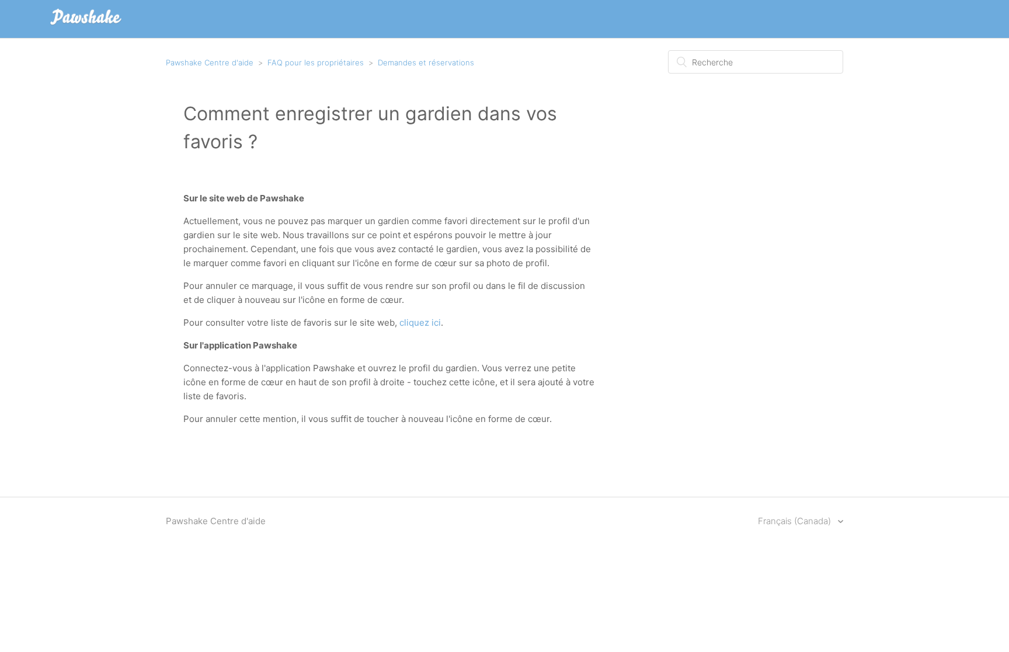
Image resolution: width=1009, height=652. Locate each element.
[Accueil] (85, 24)
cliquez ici (420, 322)
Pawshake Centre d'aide (209, 62)
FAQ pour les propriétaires (315, 62)
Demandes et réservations (426, 62)
